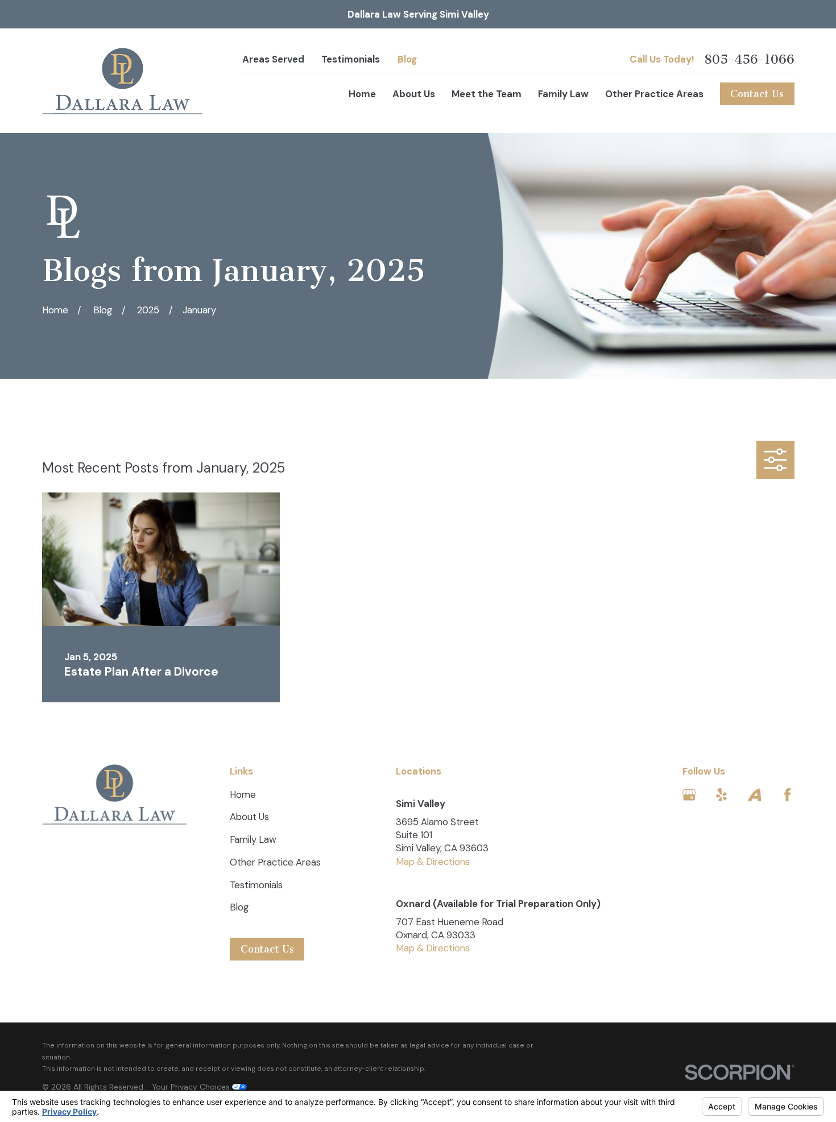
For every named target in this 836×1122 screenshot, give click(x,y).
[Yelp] (721, 794)
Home (243, 794)
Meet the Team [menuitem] (487, 94)
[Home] (122, 80)
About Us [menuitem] (413, 94)
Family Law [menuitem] (563, 94)
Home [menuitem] (362, 94)
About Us (249, 816)
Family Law (253, 839)
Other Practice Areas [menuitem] (654, 94)
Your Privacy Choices (192, 1087)
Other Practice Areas (275, 862)
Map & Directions (433, 861)
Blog (407, 59)
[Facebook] (787, 794)
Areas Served (273, 59)
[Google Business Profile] (689, 794)
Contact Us (757, 94)
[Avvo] (754, 794)
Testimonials (350, 59)
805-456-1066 (749, 59)
